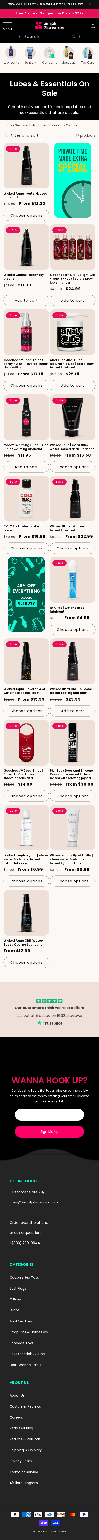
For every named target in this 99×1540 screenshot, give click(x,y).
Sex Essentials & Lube (27, 1354)
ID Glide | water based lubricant (67, 609)
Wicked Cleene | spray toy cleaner (24, 276)
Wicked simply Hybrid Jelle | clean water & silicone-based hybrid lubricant (71, 859)
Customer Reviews (25, 1406)
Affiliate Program (24, 1482)
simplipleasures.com (53, 1531)
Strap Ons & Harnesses (29, 1332)
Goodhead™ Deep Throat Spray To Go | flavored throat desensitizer (23, 774)
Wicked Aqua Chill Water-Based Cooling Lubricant (24, 942)
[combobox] (49, 36)
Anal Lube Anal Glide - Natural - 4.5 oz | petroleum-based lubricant (72, 363)
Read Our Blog (21, 1428)
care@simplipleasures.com (34, 1202)
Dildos (14, 1310)
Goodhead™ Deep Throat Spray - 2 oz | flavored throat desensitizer (26, 363)
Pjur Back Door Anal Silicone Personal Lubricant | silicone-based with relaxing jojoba (72, 774)
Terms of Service (24, 1472)
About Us (17, 1395)
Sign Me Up (49, 1131)
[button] (6, 25)
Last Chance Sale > (26, 1364)
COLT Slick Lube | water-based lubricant (22, 528)
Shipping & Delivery (26, 1450)
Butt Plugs (18, 1288)
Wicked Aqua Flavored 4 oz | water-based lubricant (25, 691)
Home (8, 125)
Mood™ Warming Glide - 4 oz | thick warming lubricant (26, 447)
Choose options (26, 215)
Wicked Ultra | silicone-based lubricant (68, 528)
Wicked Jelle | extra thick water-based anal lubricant (72, 447)
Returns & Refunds (25, 1439)
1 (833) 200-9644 (25, 1242)
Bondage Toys (21, 1343)
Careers (16, 1417)
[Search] (74, 36)
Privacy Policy (21, 1460)
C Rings (16, 1299)
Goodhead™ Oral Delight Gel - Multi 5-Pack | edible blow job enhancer (72, 278)
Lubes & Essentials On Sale (57, 125)
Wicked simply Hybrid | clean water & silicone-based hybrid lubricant (26, 859)
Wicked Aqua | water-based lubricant (25, 195)
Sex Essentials (25, 125)
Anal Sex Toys (21, 1321)
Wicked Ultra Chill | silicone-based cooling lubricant (71, 691)
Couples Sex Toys (24, 1277)
